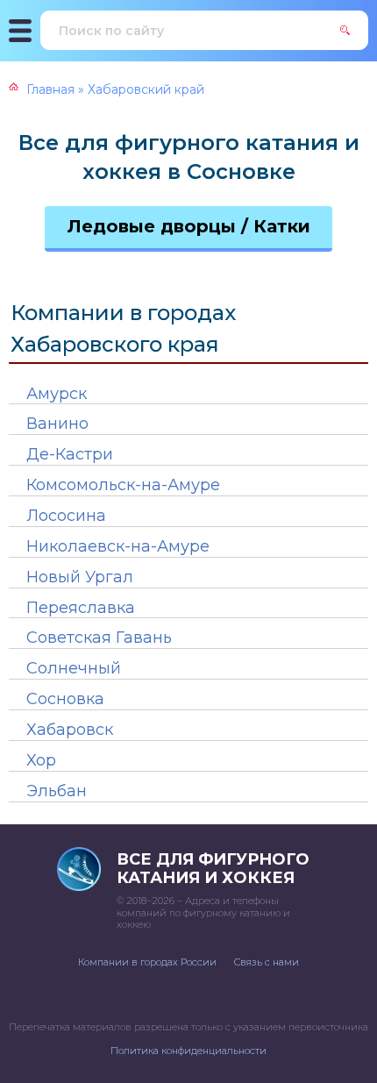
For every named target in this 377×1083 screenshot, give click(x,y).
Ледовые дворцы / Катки (189, 226)
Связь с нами (266, 962)
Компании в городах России (147, 962)
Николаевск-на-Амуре (118, 546)
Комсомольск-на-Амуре (123, 485)
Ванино (57, 423)
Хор (41, 760)
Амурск (56, 393)
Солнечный (73, 668)
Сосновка (65, 699)
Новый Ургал (79, 577)
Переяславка (80, 607)
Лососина (66, 515)
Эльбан (56, 791)
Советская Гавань (99, 637)
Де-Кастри (69, 454)
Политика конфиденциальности (188, 1050)
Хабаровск (69, 729)
